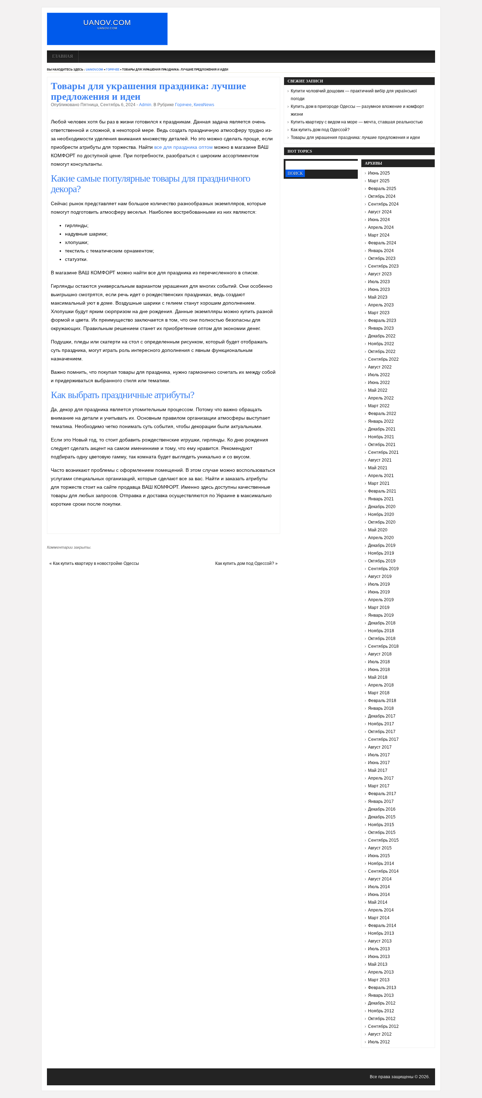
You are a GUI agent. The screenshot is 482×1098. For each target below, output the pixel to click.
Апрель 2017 (381, 778)
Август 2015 (380, 848)
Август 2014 (380, 879)
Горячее (112, 69)
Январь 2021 (381, 498)
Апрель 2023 (381, 305)
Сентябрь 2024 (383, 204)
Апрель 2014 (381, 910)
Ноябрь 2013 (381, 933)
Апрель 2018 (381, 685)
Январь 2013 (381, 995)
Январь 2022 (381, 421)
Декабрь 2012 (382, 1003)
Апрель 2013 (381, 972)
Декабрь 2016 (382, 809)
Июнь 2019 (379, 592)
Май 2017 (377, 770)
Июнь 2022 (379, 382)
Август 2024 (380, 211)
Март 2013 (379, 979)
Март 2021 (379, 483)
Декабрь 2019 (382, 545)
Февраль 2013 (382, 987)
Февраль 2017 (382, 793)
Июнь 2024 (379, 219)
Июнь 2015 (379, 855)
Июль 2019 (379, 584)
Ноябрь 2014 (381, 863)
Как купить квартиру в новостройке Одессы (96, 563)
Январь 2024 (381, 250)
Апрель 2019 (381, 599)
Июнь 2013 (379, 956)
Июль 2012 (379, 1041)
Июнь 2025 (379, 173)
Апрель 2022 (381, 398)
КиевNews (204, 104)
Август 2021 (380, 460)
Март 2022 (379, 405)
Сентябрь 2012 (383, 1026)
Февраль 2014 (382, 925)
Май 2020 (377, 529)
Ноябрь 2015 (381, 824)
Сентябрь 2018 (383, 646)
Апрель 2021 (381, 475)
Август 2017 (380, 747)
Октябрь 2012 (382, 1018)
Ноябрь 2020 (381, 514)
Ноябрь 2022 (381, 343)
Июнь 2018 (379, 669)
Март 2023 (379, 312)
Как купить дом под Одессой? (244, 563)
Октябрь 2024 (382, 196)
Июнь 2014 (379, 894)
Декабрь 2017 (382, 716)
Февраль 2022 (382, 413)
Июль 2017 (379, 754)
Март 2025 (379, 180)
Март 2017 (379, 785)
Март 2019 (379, 607)
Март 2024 (379, 235)
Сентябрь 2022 (383, 359)
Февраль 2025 (382, 188)
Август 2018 (380, 654)
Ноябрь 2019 (381, 553)
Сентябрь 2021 (383, 452)
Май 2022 (377, 390)
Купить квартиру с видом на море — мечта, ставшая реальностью (357, 122)
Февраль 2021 (382, 491)
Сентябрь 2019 (383, 568)
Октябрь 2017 (382, 731)
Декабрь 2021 (382, 429)
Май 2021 (377, 467)
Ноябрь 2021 (381, 436)
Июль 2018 (379, 661)
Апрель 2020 (381, 537)
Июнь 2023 (379, 289)
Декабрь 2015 (382, 817)
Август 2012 (380, 1034)
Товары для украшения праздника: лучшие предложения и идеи (355, 137)
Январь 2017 (381, 801)
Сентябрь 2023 (383, 266)
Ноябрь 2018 (381, 630)
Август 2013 (380, 941)
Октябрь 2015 (382, 832)
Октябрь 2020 (382, 522)
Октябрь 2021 (382, 444)
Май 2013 (377, 964)
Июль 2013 (379, 948)
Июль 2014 (379, 886)
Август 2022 (380, 367)
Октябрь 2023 (382, 258)
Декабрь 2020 (382, 506)
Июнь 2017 (379, 762)
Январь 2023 (381, 328)
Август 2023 (380, 274)
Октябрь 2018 (382, 638)
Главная (62, 56)
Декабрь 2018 (382, 623)
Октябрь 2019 (382, 561)
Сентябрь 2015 (383, 840)
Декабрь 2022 (382, 336)
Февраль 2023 (382, 320)
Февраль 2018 (382, 700)
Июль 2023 (379, 281)
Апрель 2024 (381, 227)
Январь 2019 (381, 615)
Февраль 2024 (382, 242)
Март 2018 (379, 692)
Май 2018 (377, 677)
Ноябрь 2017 (381, 723)
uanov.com (107, 22)
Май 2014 (377, 902)
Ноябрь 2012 (381, 1010)
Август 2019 (380, 576)
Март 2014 (379, 917)
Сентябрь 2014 (383, 871)
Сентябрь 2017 (383, 739)
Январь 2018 (381, 708)
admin (145, 104)
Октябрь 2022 (382, 351)
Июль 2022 (379, 374)
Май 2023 (377, 297)
